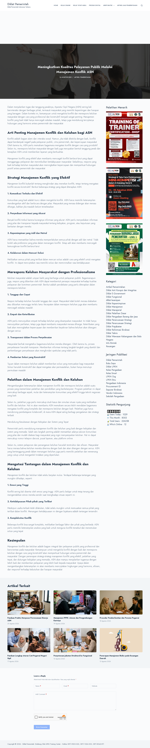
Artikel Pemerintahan (82, 77)
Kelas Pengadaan (114, 370)
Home (56, 5)
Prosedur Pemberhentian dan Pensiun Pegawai (119, 618)
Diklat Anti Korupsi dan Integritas (121, 290)
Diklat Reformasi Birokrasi (118, 329)
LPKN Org (111, 376)
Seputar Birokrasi (114, 389)
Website (94, 686)
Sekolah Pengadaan (115, 396)
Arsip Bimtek (107, 5)
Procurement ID (113, 386)
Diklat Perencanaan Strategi (119, 320)
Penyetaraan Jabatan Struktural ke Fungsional (73, 655)
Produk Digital (94, 5)
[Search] (142, 5)
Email (66, 686)
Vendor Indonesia (114, 393)
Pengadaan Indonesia (116, 383)
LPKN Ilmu (111, 379)
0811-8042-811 (98, 744)
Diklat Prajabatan (114, 326)
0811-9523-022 (73, 744)
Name (38, 686)
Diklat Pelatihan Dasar (116, 313)
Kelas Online (65, 5)
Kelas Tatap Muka (79, 5)
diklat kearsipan (113, 300)
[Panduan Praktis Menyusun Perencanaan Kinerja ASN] (28, 602)
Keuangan (110, 346)
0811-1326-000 (86, 744)
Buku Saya (111, 363)
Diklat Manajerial (113, 310)
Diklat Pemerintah (18, 4)
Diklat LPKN (111, 366)
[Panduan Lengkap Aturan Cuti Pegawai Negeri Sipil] (28, 640)
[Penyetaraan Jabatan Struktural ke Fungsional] (75, 640)
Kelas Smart (111, 373)
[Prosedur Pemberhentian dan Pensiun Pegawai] (121, 602)
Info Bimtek (111, 343)
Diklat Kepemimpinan (116, 303)
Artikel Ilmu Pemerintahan (127, 5)
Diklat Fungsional (114, 296)
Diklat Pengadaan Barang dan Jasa (122, 316)
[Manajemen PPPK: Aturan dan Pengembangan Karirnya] (75, 602)
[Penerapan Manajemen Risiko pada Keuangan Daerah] (121, 640)
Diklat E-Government (115, 293)
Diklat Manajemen (114, 306)
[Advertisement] (75, 27)
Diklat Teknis (111, 333)
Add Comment (41, 694)
